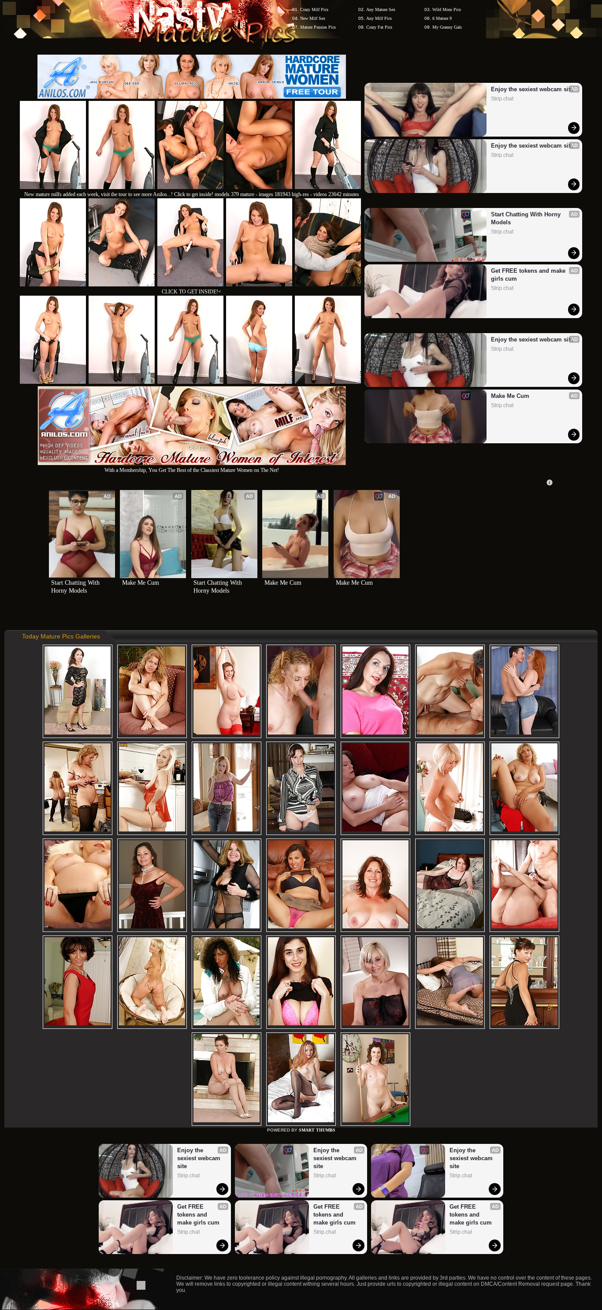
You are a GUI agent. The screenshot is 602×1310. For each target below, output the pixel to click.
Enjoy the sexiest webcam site (532, 89)
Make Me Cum (510, 396)
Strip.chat (502, 99)
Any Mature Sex (380, 9)
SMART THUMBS (317, 1130)
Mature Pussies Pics (318, 27)
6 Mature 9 (442, 18)
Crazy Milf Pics (314, 9)
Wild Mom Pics (446, 9)
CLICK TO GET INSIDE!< (191, 292)
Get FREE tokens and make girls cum (529, 274)
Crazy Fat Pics (379, 27)
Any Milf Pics (379, 18)
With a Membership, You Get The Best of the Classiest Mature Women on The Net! (191, 470)
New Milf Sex (312, 18)
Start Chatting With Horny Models (526, 218)
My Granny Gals (447, 27)
